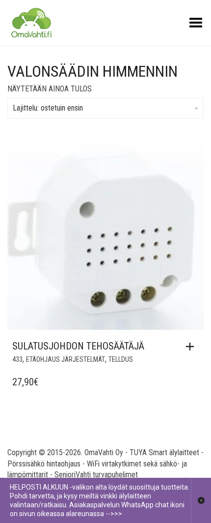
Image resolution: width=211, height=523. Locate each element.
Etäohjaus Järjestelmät (65, 359)
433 (17, 359)
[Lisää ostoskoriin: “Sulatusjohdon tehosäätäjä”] (192, 346)
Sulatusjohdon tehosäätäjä (78, 346)
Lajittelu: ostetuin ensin (48, 108)
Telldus (120, 359)
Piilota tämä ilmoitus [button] (201, 500)
